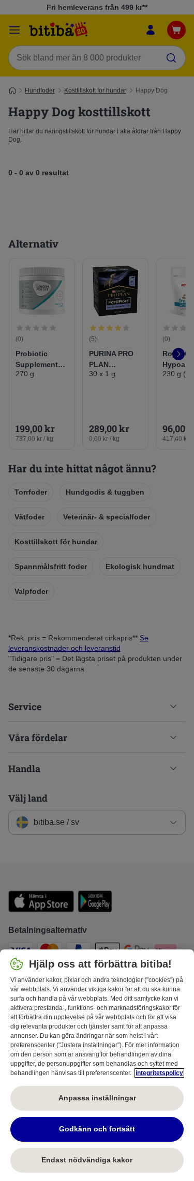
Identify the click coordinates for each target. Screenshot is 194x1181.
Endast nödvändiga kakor (97, 1160)
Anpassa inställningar (97, 1098)
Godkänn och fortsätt (97, 1129)
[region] (97, 1065)
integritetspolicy (159, 1073)
